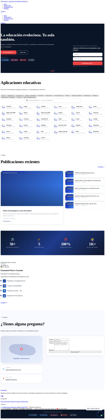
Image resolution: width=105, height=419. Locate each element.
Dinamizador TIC (8, 7)
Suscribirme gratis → (87, 63)
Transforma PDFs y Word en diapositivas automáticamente (88, 180)
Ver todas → (101, 166)
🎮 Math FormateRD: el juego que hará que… (85, 172)
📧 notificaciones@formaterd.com (10, 407)
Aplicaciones (7, 401)
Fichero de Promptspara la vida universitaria (17, 211)
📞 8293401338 (23, 407)
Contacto (3, 11)
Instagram (15, 59)
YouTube (24, 59)
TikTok (32, 59)
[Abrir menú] (1, 13)
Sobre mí (13, 401)
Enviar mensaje (74, 352)
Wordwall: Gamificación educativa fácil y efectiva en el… (87, 196)
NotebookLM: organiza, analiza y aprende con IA (85, 203)
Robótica (6, 8)
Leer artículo (6, 221)
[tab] (3, 95)
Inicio (5, 4)
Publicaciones (7, 5)
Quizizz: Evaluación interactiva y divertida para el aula (87, 188)
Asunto (51, 343)
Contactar (3, 302)
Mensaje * (51, 350)
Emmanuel (44, 415)
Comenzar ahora (7, 52)
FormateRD (5, 59)
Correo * (51, 341)
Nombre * (51, 339)
